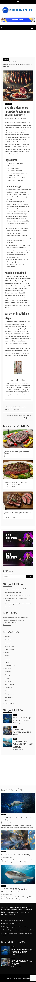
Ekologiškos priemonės (10, 622)
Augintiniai (8, 640)
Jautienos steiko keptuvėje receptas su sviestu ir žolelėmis (17, 483)
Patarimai (8, 671)
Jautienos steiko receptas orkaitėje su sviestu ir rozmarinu (18, 514)
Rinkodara (8, 681)
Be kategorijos (9, 646)
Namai (7, 662)
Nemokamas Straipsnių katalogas (13, 620)
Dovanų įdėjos (9, 649)
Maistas (7, 659)
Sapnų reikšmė (9, 684)
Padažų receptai (10, 665)
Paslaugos (8, 668)
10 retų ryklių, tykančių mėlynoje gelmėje (17, 595)
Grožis (7, 652)
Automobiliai (8, 643)
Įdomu (7, 656)
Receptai (8, 104)
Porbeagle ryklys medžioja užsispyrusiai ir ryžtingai (18, 930)
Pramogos (8, 675)
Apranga (7, 636)
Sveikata (7, 700)
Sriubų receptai (9, 694)
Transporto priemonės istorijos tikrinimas (15, 617)
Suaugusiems (9, 697)
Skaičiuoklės (8, 687)
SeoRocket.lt (7, 625)
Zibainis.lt (4, 907)
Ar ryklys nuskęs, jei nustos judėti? (15, 589)
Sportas (7, 691)
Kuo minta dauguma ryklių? (13, 592)
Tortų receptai (9, 703)
